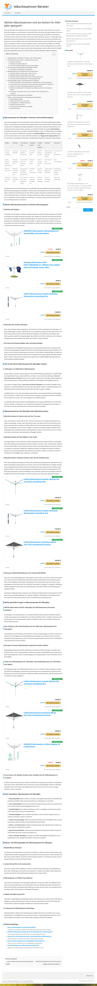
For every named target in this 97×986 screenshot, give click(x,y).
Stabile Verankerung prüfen (17, 104)
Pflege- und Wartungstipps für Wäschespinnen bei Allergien (24, 97)
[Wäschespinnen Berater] (7, 10)
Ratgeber (18, 13)
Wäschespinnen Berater (31, 6)
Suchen (68, 207)
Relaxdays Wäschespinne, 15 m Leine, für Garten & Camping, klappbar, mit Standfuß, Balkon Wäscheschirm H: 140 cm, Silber (79, 187)
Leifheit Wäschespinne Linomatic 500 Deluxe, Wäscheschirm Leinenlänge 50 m (79, 124)
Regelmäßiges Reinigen (16, 99)
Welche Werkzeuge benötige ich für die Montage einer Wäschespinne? (30, 932)
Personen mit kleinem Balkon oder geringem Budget (24, 65)
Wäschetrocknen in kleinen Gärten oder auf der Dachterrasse (26, 76)
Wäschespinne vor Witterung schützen (20, 102)
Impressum (89, 975)
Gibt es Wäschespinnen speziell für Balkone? (22, 927)
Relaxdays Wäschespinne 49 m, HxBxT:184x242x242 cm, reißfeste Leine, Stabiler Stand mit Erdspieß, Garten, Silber (42, 264)
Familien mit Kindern (15, 62)
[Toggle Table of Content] (53, 54)
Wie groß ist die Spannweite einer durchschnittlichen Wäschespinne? (30, 936)
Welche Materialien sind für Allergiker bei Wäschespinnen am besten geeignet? (31, 82)
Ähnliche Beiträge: (15, 108)
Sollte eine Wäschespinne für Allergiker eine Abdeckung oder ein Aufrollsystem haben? (31, 88)
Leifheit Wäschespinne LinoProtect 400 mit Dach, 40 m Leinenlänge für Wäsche (79, 95)
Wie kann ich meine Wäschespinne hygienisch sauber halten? (26, 86)
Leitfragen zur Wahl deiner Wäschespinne (21, 69)
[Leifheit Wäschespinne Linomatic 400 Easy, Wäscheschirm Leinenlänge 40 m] (80, 56)
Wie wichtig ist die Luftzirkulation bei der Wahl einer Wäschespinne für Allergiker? (31, 84)
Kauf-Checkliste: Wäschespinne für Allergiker (20, 95)
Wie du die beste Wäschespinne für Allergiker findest (22, 67)
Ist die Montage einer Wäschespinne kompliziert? (23, 945)
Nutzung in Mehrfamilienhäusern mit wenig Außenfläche (25, 78)
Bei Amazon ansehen (53, 252)
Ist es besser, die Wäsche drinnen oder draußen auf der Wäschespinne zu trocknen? (29, 92)
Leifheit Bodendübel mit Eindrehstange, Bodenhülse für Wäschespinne (78, 154)
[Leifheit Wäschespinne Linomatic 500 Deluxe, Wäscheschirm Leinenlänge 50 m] (80, 117)
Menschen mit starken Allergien (18, 63)
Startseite (7, 13)
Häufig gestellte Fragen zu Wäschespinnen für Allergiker (23, 80)
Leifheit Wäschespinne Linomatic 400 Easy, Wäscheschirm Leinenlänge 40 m (79, 64)
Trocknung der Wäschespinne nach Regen (21, 106)
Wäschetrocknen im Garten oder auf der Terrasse (23, 73)
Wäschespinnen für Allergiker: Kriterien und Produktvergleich (24, 58)
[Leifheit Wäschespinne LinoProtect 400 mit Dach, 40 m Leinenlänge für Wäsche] (80, 86)
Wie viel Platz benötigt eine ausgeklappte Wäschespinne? (26, 941)
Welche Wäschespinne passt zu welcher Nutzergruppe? (23, 60)
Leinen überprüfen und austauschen (19, 101)
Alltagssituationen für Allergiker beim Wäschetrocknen (23, 71)
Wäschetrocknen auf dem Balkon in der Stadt (22, 75)
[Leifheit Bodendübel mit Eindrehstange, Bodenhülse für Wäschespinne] (80, 146)
